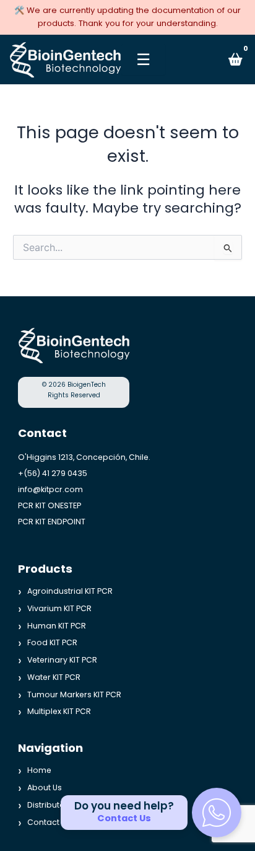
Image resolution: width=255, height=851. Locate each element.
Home (39, 770)
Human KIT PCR (56, 625)
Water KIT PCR (53, 677)
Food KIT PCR (52, 642)
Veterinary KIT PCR (62, 660)
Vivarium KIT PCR (59, 608)
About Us (44, 787)
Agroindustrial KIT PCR (70, 591)
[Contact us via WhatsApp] (216, 812)
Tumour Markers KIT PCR (74, 694)
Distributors (49, 804)
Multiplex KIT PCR (59, 711)
